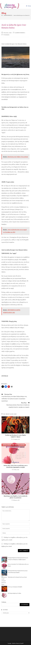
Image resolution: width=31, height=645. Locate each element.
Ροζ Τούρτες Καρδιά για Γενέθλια (14, 593)
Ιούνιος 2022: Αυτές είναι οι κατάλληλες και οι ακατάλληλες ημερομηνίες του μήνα (15, 466)
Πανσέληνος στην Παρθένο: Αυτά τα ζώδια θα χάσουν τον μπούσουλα (15, 496)
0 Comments (6, 34)
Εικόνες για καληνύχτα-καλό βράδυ (15, 586)
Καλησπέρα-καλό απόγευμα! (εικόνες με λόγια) (17, 577)
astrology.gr (5, 375)
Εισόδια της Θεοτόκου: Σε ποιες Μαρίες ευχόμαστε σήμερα (15, 435)
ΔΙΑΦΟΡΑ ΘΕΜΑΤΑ (20, 32)
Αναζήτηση (4, 602)
